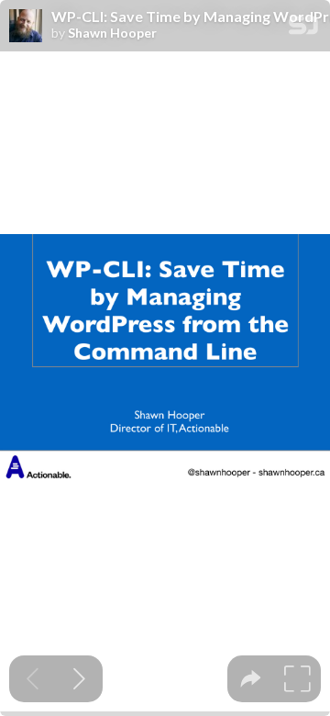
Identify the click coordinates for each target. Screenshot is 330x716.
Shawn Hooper (112, 33)
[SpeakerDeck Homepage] (303, 29)
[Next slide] (79, 678)
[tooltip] (250, 678)
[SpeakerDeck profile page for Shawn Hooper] (25, 26)
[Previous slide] (32, 678)
